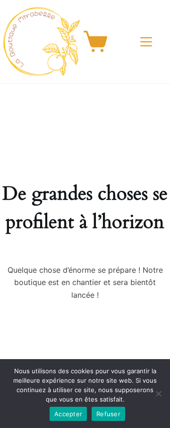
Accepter (68, 414)
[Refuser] (158, 393)
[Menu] (148, 42)
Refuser (108, 414)
